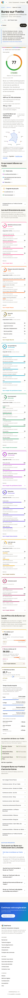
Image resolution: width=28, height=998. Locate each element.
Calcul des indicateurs (7, 961)
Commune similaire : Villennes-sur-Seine (13, 829)
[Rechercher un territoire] (6, 2)
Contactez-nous (6, 969)
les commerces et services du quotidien (12, 178)
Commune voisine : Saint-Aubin (10, 801)
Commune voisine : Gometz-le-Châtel (12, 788)
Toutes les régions (6, 942)
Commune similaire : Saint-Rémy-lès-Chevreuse (12, 824)
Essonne (9, 7)
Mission (3, 975)
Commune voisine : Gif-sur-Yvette (11, 784)
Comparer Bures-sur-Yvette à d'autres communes (12, 204)
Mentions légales (6, 978)
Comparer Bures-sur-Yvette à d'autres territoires (12, 834)
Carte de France (6, 947)
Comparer (22, 2)
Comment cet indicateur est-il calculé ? (10, 238)
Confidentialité (5, 980)
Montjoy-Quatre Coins (7, 747)
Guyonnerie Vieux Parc (7, 758)
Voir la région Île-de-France (9, 780)
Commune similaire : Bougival (10, 819)
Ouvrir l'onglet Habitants (10, 663)
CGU (3, 985)
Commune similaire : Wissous (10, 815)
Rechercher (4, 940)
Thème (23, 25)
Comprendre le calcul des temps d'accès (12, 41)
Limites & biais (5, 966)
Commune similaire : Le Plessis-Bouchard (10, 810)
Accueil (3, 7)
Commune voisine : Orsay (9, 797)
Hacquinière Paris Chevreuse (7, 752)
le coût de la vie (8, 192)
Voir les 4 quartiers (6, 762)
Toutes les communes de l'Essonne (11, 805)
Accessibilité (5, 983)
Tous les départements (7, 945)
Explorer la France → (8, 916)
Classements (15, 2)
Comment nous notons (7, 959)
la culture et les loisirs (10, 174)
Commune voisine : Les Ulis (9, 792)
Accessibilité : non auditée (14, 994)
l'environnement (8, 195)
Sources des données (7, 964)
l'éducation (7, 182)
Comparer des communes (8, 952)
